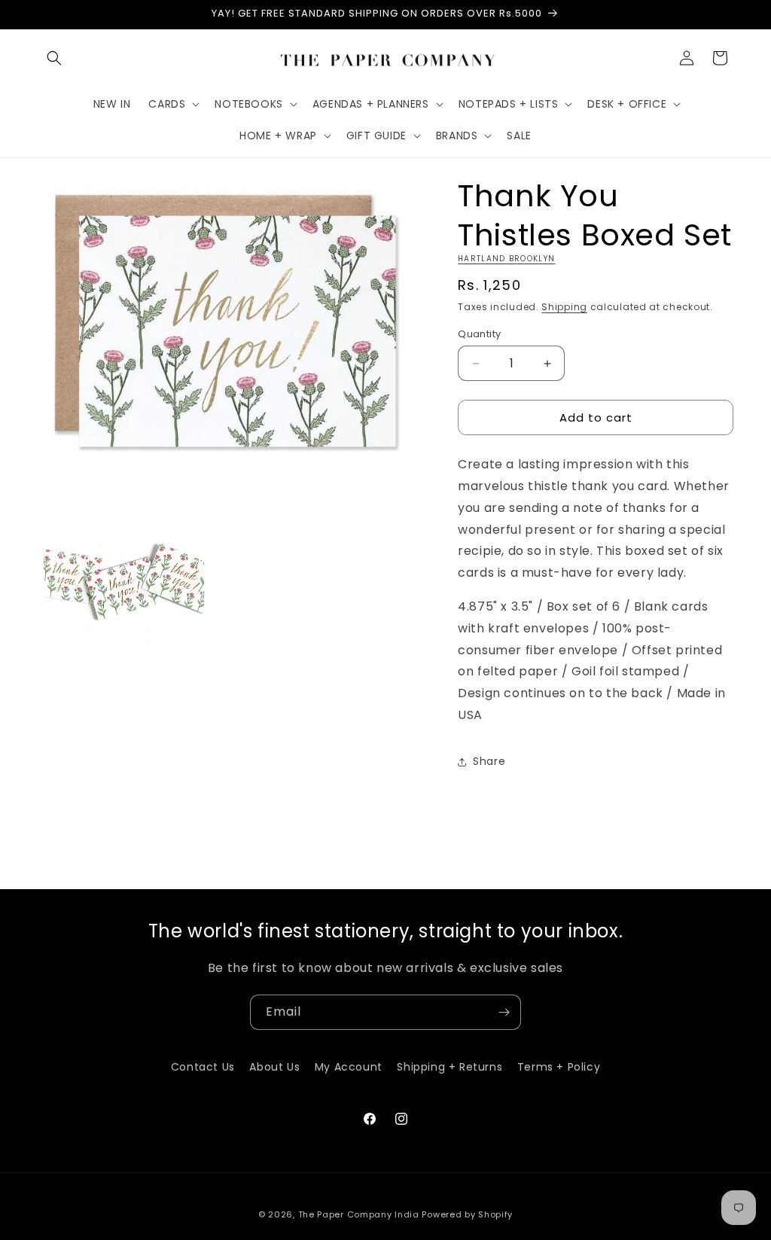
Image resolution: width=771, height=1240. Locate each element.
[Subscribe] (503, 1012)
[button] (54, 58)
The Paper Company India (358, 1214)
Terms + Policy (558, 1066)
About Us (274, 1066)
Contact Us (203, 1066)
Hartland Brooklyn (506, 258)
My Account (348, 1066)
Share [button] (489, 761)
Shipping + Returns (449, 1066)
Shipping (564, 306)
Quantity (479, 334)
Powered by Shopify (467, 1214)
